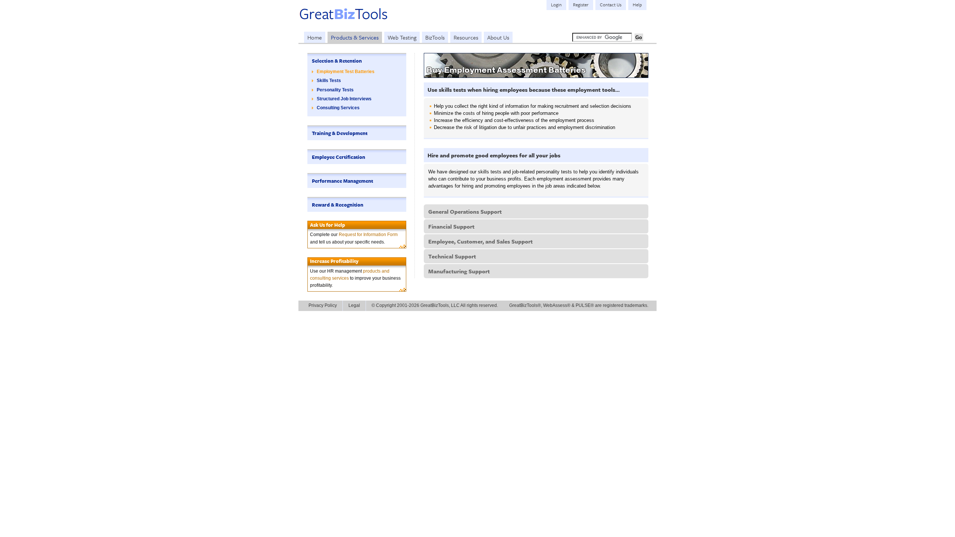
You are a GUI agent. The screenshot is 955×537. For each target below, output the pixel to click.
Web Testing (402, 37)
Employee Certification (338, 157)
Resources (466, 37)
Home (314, 37)
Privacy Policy (323, 305)
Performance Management (342, 181)
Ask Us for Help (327, 225)
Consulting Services (338, 108)
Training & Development (339, 133)
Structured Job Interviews (344, 99)
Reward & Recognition (337, 204)
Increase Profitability (334, 261)
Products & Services (355, 37)
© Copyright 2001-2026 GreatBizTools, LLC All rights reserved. (435, 305)
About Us (498, 37)
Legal (354, 305)
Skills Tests (329, 80)
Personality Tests (335, 90)
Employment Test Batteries (346, 71)
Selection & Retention (337, 61)
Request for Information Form (368, 234)
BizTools (435, 37)
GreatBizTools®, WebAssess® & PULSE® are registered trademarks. (578, 305)
